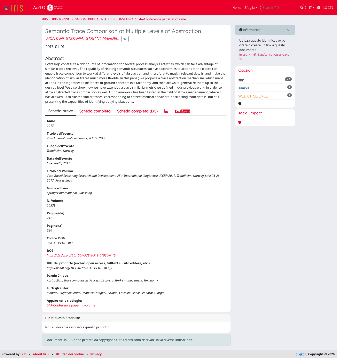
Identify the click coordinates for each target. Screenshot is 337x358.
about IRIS (41, 354)
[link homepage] (14, 7)
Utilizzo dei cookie (70, 354)
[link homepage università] (48, 7)
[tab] (166, 111)
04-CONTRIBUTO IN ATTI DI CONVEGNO (104, 19)
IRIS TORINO (61, 19)
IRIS (45, 19)
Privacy (96, 354)
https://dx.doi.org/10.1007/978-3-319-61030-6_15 (81, 255)
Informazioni (251, 30)
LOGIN (328, 7)
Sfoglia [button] (250, 7)
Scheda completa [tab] (95, 111)
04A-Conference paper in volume (161, 19)
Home (236, 7)
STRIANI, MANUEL (102, 38)
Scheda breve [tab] (60, 110)
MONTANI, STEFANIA (64, 38)
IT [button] (310, 7)
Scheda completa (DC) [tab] (137, 111)
